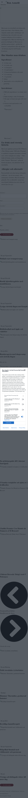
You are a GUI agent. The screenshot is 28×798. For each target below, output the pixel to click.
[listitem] (14, 396)
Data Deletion (6, 427)
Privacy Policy (22, 427)
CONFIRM (8, 422)
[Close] (25, 370)
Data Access (14, 427)
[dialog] (14, 399)
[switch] (22, 399)
